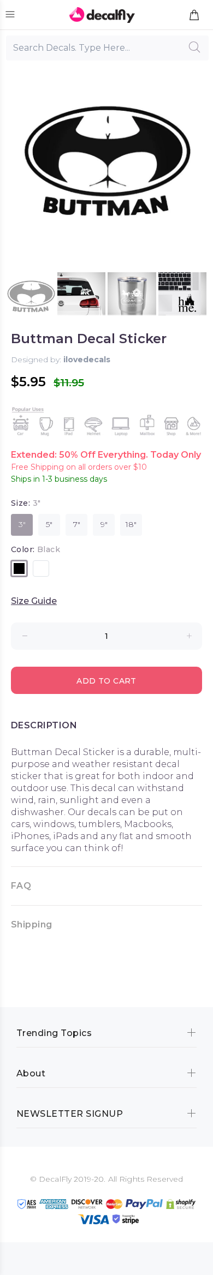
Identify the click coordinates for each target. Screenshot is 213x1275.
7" (76, 524)
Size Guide (34, 601)
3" (22, 524)
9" (104, 524)
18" (131, 524)
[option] (30, 296)
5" (49, 524)
